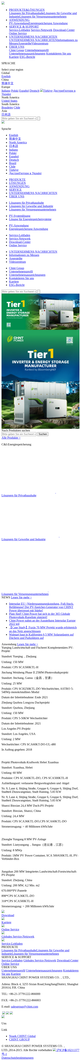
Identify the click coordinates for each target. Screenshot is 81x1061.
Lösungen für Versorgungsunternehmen (42, 16)
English (6, 76)
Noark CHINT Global (22, 1036)
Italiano (6, 90)
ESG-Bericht (27, 56)
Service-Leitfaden (19, 30)
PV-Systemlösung (19, 215)
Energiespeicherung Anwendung (48, 23)
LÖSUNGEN (17, 183)
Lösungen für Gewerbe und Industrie (31, 206)
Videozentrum (39, 43)
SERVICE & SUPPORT (24, 26)
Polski (14, 90)
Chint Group (16, 50)
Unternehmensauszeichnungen (27, 53)
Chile (17, 107)
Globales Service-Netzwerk (18, 936)
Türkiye (48, 90)
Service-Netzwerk (41, 30)
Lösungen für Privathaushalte (26, 13)
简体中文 (8, 83)
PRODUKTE (17, 179)
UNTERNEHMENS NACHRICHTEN (33, 36)
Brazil (12, 163)
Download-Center (64, 30)
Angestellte (24, 43)
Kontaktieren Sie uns (58, 53)
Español (24, 90)
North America (18, 142)
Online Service (18, 33)
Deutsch (34, 90)
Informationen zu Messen (24, 255)
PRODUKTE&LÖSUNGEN (27, 9)
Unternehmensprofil (37, 50)
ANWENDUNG (19, 19)
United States (9, 100)
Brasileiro (7, 107)
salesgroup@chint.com (24, 1006)
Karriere (14, 56)
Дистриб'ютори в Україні (25, 173)
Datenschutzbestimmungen (18, 1057)
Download (8, 915)
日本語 (6, 114)
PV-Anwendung (19, 23)
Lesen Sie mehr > (21, 597)
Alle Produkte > (11, 437)
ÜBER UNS (16, 46)
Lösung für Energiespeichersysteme (30, 219)
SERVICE (15, 189)
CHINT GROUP (19, 1039)
